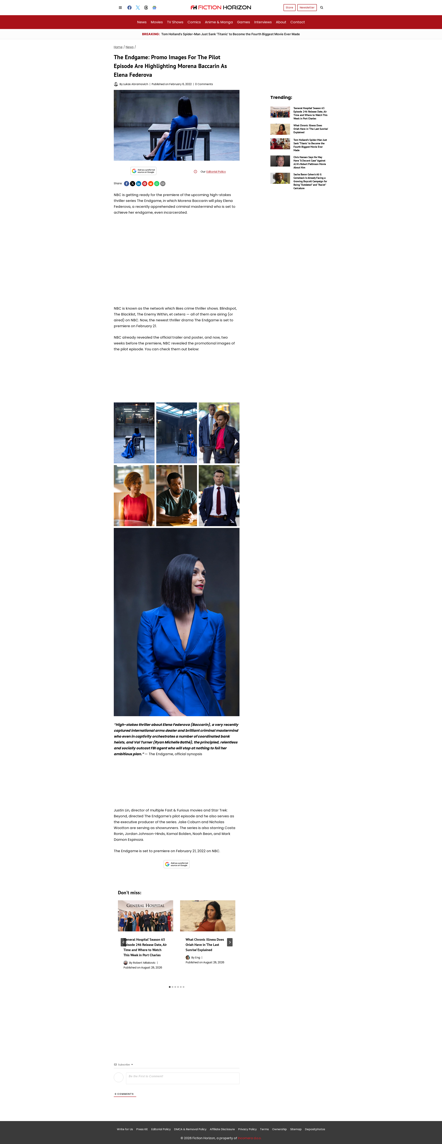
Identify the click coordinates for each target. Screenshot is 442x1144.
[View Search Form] (322, 7)
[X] (132, 183)
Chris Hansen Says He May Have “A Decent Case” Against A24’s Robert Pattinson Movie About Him (310, 162)
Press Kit (142, 1129)
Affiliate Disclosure (222, 1129)
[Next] (230, 942)
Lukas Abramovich (135, 84)
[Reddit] (150, 183)
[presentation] (145, 915)
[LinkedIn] (138, 183)
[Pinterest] (144, 183)
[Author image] (116, 84)
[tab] (170, 987)
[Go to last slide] (123, 942)
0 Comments (204, 84)
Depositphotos (315, 1129)
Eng (197, 958)
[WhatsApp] (156, 183)
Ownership (279, 1129)
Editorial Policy (216, 172)
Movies (157, 22)
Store (289, 7)
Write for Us (125, 1129)
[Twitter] (138, 7)
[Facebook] (129, 7)
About (281, 22)
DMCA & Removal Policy (190, 1129)
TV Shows (175, 22)
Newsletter (307, 7)
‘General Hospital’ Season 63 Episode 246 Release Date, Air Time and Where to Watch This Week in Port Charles (310, 113)
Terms (264, 1129)
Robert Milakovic (144, 963)
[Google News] (154, 7)
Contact (297, 22)
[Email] (162, 183)
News (142, 22)
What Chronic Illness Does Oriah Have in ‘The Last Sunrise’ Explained (205, 944)
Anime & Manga (219, 22)
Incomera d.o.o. (249, 1138)
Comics (194, 22)
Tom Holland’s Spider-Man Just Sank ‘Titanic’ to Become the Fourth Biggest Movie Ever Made (310, 145)
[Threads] (146, 7)
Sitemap (296, 1129)
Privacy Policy (247, 1129)
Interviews (263, 22)
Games (243, 22)
